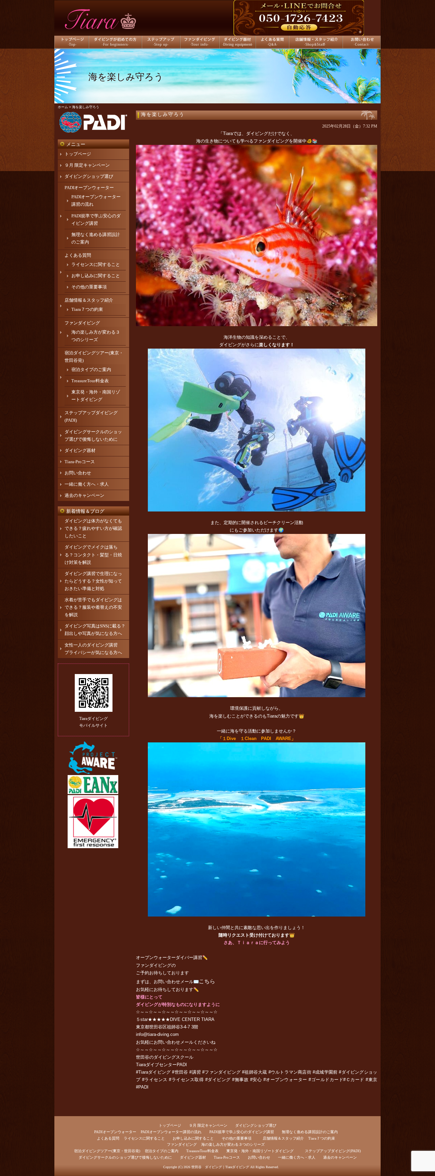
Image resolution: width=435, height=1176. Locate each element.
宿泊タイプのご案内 (91, 369)
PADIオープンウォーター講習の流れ (171, 1132)
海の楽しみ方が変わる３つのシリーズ (233, 1144)
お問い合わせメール (173, 1042)
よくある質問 (78, 255)
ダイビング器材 (80, 450)
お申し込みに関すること (95, 275)
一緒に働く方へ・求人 (87, 484)
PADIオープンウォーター (89, 187)
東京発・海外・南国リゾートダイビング (260, 1151)
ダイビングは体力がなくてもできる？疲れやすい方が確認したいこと (93, 528)
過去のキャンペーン (84, 495)
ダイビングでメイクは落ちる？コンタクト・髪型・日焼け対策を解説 (93, 554)
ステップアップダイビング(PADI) (333, 1151)
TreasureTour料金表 (90, 380)
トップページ (78, 153)
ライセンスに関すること (95, 264)
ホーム (63, 107)
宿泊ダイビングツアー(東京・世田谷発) (107, 1151)
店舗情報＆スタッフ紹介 (89, 300)
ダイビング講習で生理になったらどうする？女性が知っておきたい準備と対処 (93, 581)
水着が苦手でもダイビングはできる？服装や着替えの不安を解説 (93, 607)
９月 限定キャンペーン (87, 165)
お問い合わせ (78, 472)
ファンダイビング (153, 965)
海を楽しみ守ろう (163, 114)
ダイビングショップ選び (89, 176)
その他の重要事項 (89, 286)
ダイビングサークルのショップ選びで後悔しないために (125, 1157)
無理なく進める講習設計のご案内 (310, 1132)
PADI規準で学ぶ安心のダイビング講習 (241, 1132)
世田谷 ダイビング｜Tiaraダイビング (220, 1167)
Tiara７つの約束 (87, 309)
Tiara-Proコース (80, 461)
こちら (207, 981)
